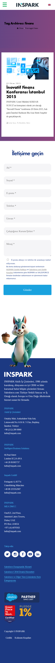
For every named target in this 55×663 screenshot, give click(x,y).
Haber (28, 123)
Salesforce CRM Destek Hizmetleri (19, 572)
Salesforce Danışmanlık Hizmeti (17, 567)
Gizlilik (9, 638)
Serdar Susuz (12, 123)
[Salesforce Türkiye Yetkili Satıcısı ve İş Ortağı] (27, 5)
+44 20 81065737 (11, 462)
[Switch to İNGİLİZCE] (49, 4)
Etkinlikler (22, 123)
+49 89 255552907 (12, 489)
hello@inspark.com (12, 433)
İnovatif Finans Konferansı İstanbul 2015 (25, 91)
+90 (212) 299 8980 (12, 429)
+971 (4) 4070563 (12, 527)
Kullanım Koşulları (23, 638)
